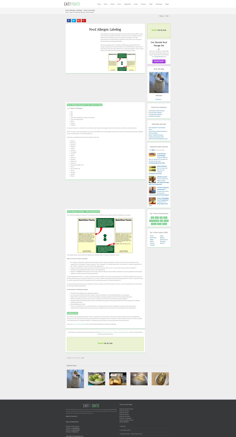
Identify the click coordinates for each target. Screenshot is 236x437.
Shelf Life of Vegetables (125, 418)
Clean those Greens (125, 430)
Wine (152, 241)
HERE (153, 150)
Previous (162, 16)
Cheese (165, 224)
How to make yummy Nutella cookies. (162, 178)
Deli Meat (153, 237)
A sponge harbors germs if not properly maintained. (159, 191)
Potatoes (153, 224)
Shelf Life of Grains (124, 414)
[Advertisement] (83, 46)
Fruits (108, 332)
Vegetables (121, 332)
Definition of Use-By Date (72, 426)
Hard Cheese (164, 239)
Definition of (72, 428)
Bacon (163, 237)
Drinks (104, 332)
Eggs (152, 217)
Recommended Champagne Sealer (159, 139)
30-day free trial (159, 56)
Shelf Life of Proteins (124, 416)
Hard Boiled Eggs (154, 221)
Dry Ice (163, 243)
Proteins (116, 332)
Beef (161, 221)
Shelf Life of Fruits (124, 412)
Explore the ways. (163, 200)
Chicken (166, 221)
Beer (152, 239)
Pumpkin (163, 241)
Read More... (159, 99)
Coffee (159, 224)
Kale (152, 236)
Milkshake (123, 426)
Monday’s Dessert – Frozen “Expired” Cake (131, 434)
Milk (161, 217)
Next (167, 16)
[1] (92, 133)
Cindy (69, 358)
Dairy (101, 332)
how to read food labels (78, 324)
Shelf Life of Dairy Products (126, 409)
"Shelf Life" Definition (155, 116)
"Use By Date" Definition (156, 112)
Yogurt (156, 217)
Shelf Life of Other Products (126, 420)
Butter (165, 217)
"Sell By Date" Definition (156, 114)
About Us (68, 416)
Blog (83, 358)
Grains (111, 332)
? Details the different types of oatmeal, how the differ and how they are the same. (158, 157)
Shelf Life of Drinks (124, 411)
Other (127, 332)
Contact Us (74, 416)
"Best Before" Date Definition (157, 111)
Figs (162, 236)
